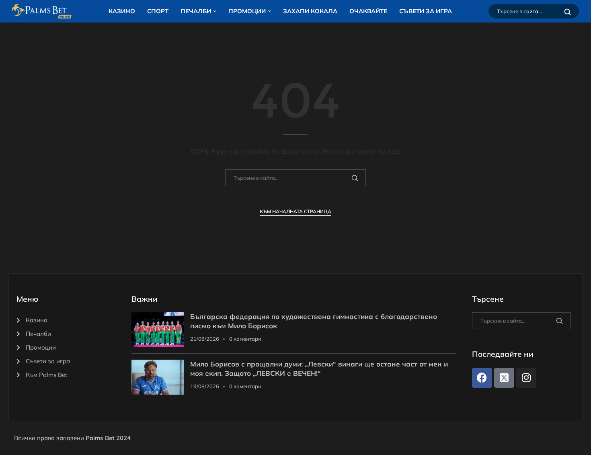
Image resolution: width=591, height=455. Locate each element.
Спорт (157, 11)
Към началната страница (295, 211)
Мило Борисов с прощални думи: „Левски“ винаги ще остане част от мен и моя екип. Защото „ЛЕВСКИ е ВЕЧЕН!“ (319, 368)
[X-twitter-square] (504, 378)
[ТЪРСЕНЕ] (567, 11)
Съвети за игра (425, 11)
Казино (122, 11)
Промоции (247, 11)
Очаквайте (368, 11)
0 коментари (245, 339)
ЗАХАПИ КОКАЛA (310, 11)
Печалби (196, 11)
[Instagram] (526, 378)
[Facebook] (482, 378)
